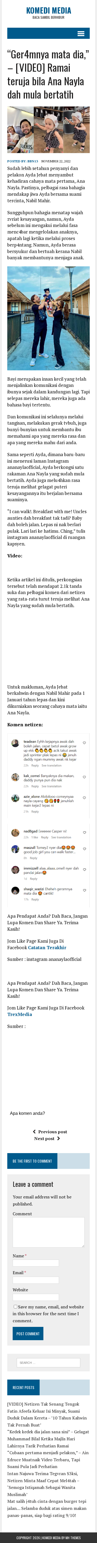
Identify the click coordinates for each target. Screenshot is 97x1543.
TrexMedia (19, 1014)
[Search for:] (49, 1362)
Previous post (52, 1132)
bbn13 (32, 161)
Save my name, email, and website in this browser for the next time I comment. (48, 1314)
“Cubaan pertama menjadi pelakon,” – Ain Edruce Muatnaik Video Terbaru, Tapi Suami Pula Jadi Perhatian (48, 1459)
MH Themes (73, 1537)
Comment (22, 1214)
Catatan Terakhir (47, 947)
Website (20, 1290)
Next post (44, 1138)
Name (19, 1256)
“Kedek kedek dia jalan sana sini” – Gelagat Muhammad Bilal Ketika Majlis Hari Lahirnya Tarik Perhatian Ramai (48, 1439)
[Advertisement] (52, 648)
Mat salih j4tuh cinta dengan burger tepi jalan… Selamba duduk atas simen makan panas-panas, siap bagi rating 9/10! (46, 1508)
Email (18, 1273)
